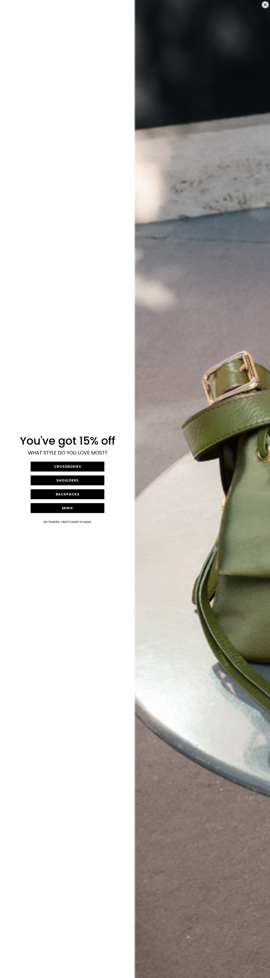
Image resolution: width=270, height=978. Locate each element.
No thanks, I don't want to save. (67, 522)
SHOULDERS (67, 480)
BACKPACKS (67, 494)
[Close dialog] (265, 5)
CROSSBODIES (67, 466)
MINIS (67, 508)
